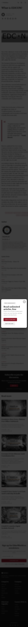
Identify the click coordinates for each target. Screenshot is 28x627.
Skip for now (9, 323)
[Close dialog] (24, 301)
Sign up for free (10, 319)
